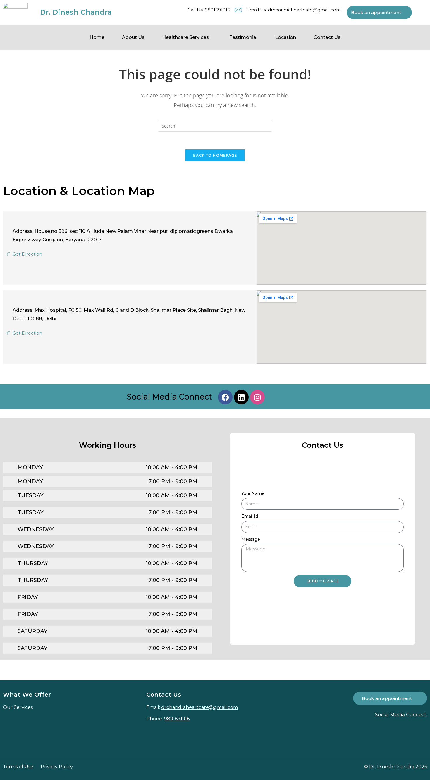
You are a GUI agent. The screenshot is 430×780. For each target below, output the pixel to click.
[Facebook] (225, 397)
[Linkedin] (241, 397)
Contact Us (327, 37)
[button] (187, 37)
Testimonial (243, 37)
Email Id (249, 516)
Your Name (252, 493)
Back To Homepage (215, 155)
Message (250, 539)
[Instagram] (257, 397)
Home (97, 37)
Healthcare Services (185, 37)
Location (285, 37)
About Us (133, 37)
